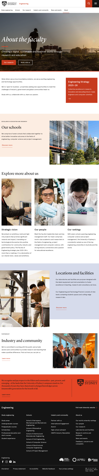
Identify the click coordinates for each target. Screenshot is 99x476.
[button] (88, 3)
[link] (16, 218)
